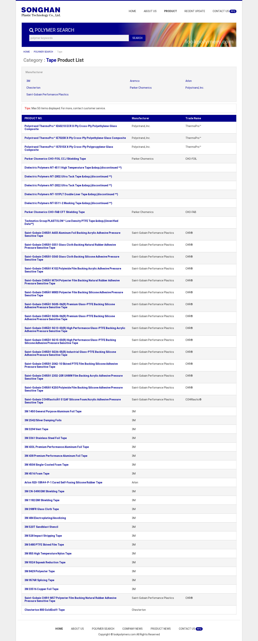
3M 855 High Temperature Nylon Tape (48, 553)
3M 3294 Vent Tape (36, 429)
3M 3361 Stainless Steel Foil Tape (46, 438)
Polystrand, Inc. (194, 87)
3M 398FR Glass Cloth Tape (42, 509)
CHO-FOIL (191, 158)
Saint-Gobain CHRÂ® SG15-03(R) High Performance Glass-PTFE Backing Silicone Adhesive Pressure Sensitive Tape (70, 341)
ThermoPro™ (193, 126)
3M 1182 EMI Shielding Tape (42, 500)
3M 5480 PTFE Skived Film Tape (44, 544)
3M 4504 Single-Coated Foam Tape (46, 464)
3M (28, 80)
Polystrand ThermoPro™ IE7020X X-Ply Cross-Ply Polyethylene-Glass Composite (75, 137)
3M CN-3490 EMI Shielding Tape (44, 491)
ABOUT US (150, 11)
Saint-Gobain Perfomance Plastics (47, 94)
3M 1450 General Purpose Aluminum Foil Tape (53, 411)
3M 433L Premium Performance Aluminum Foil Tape (57, 446)
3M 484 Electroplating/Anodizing (45, 517)
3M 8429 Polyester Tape (40, 571)
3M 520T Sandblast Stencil (41, 526)
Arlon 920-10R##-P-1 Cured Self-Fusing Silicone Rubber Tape (63, 482)
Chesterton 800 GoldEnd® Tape (45, 609)
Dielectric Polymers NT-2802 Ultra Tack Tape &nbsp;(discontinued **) (68, 176)
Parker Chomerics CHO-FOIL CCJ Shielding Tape (55, 158)
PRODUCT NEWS (161, 628)
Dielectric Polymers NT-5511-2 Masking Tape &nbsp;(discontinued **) (68, 203)
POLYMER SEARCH (43, 51)
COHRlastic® (193, 399)
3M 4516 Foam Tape (37, 473)
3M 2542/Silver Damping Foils (43, 420)
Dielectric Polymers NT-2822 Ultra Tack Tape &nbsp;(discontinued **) (68, 185)
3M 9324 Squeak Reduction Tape (45, 562)
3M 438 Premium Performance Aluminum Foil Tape (56, 455)
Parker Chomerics (141, 87)
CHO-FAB (190, 212)
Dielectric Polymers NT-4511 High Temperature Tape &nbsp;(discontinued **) (73, 167)
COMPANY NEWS (132, 628)
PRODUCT (170, 11)
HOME (132, 11)
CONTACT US (224, 11)
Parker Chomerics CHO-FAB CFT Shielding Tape (55, 212)
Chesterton (33, 87)
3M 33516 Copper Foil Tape (41, 589)
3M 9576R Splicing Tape (39, 580)
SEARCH (137, 37)
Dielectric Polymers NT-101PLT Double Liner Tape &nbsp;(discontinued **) (71, 194)
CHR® (189, 232)
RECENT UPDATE (195, 11)
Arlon (188, 80)
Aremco (135, 80)
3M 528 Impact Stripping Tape (43, 535)
